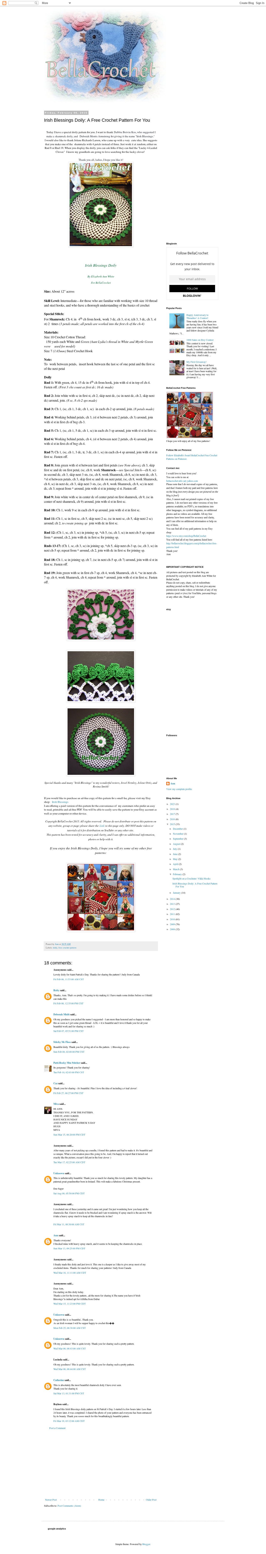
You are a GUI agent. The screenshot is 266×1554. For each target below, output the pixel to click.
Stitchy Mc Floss (62, 1042)
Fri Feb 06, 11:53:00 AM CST (68, 979)
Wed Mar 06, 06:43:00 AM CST (69, 1348)
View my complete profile (179, 789)
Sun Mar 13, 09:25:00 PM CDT (69, 1248)
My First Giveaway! (196, 361)
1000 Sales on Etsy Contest (199, 339)
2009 (173, 924)
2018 (173, 809)
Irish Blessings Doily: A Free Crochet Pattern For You (194, 885)
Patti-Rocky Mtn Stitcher (66, 1063)
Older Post (151, 1499)
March (176, 869)
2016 (173, 819)
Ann (55, 1235)
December (178, 828)
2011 (173, 914)
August (177, 843)
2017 (173, 814)
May (175, 859)
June (175, 854)
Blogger (146, 1544)
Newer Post (51, 1499)
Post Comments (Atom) (69, 1505)
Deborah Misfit (61, 1014)
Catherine (58, 1380)
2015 (173, 824)
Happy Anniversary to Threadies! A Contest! (197, 316)
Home (101, 1499)
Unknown (58, 1173)
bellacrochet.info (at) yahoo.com (182, 480)
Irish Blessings (60, 802)
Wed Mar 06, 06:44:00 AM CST (69, 1369)
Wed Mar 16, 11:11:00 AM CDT (69, 1272)
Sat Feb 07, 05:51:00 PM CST (68, 1031)
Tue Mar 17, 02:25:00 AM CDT (69, 1162)
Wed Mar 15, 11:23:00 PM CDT (69, 1303)
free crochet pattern (67, 947)
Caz (55, 1083)
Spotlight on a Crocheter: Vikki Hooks (191, 878)
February (177, 874)
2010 (173, 919)
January (177, 892)
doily (55, 947)
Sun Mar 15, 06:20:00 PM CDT (69, 1134)
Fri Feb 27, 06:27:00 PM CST (68, 1093)
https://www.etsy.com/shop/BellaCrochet (186, 536)
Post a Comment (57, 1428)
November (178, 833)
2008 (173, 929)
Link (102, 826)
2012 (173, 909)
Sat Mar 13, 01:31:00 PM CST (68, 1393)
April (176, 864)
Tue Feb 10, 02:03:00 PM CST (68, 1072)
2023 (173, 804)
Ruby (56, 990)
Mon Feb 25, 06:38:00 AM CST (69, 1328)
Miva (56, 1104)
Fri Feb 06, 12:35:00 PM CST (68, 1003)
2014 (173, 898)
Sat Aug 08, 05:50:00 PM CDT (69, 1193)
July (175, 848)
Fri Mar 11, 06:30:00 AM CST (68, 1224)
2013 (173, 903)
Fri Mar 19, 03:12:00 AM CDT (69, 1421)
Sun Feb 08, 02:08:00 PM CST (68, 1051)
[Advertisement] (101, 1464)
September (178, 838)
